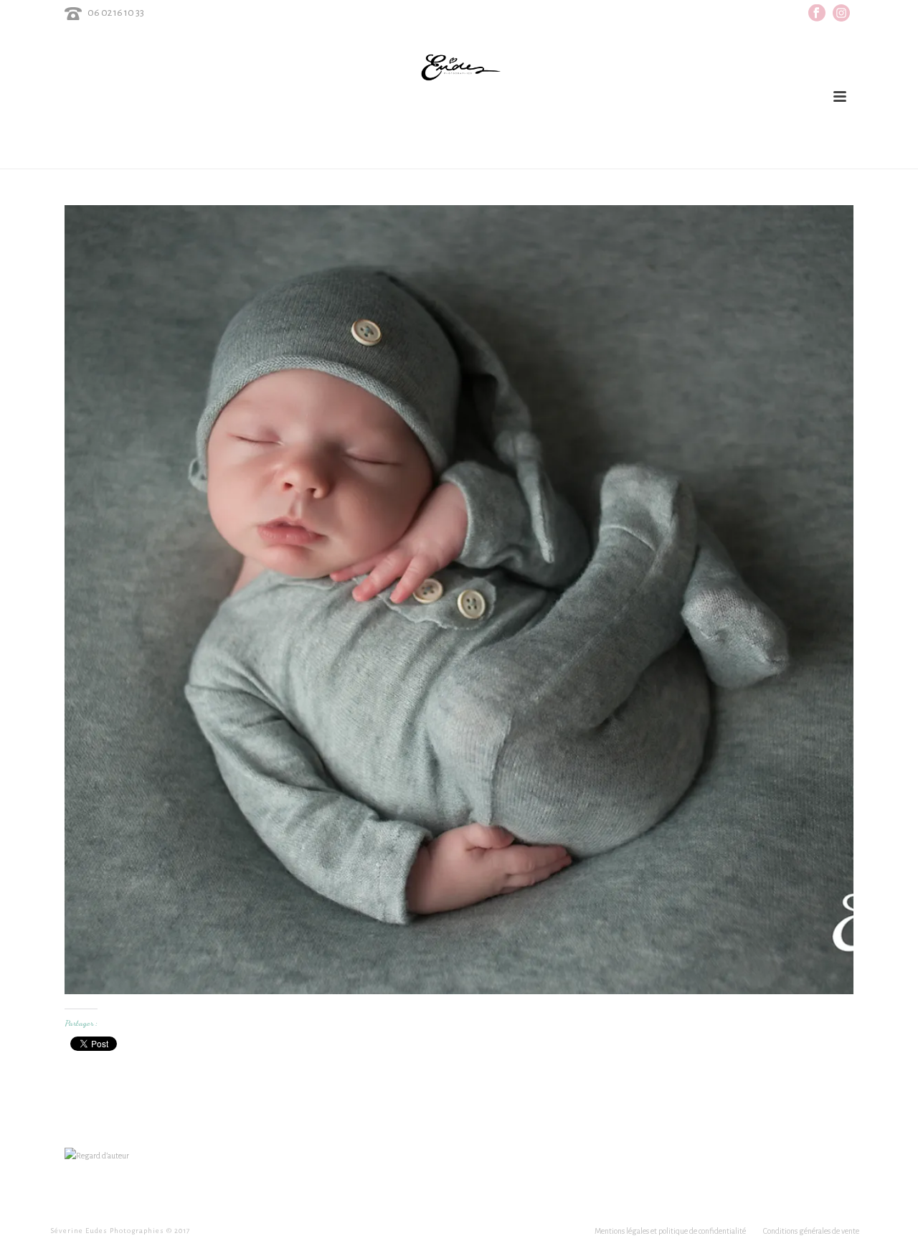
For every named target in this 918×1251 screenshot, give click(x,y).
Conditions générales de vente (811, 1231)
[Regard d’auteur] (97, 1155)
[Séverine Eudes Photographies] (458, 67)
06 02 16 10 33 (115, 12)
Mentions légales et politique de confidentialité (670, 1231)
